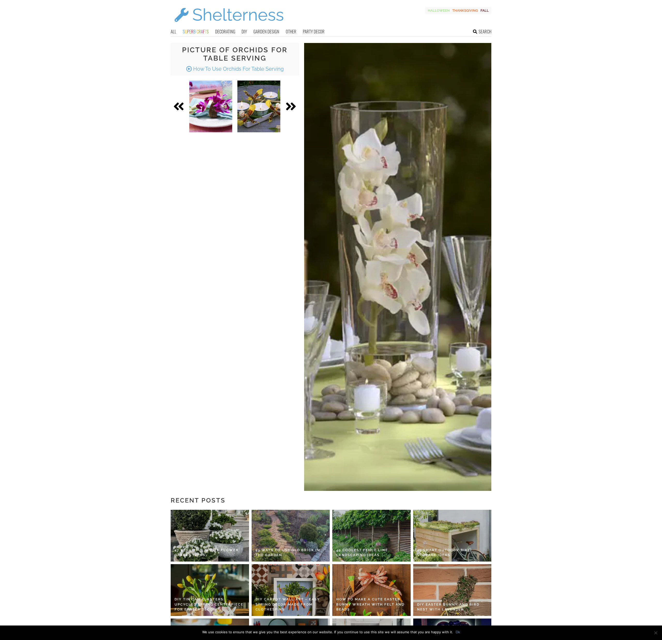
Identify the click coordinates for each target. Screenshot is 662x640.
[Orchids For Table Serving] (211, 106)
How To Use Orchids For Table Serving (238, 69)
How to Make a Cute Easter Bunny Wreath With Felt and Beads (370, 604)
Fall (484, 10)
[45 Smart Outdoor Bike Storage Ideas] (452, 536)
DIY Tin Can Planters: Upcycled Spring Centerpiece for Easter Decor (209, 604)
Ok (458, 632)
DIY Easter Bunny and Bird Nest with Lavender (448, 607)
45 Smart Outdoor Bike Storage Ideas (443, 552)
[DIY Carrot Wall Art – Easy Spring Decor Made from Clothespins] (291, 590)
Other (291, 31)
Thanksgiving (465, 10)
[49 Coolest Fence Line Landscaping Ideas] (371, 536)
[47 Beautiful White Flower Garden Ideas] (210, 536)
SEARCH (485, 31)
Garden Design (266, 31)
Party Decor (314, 31)
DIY (244, 31)
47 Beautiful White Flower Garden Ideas (207, 552)
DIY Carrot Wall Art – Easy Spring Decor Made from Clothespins (287, 604)
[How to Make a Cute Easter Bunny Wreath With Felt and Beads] (371, 590)
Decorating (225, 31)
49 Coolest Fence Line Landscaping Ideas (362, 552)
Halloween (439, 10)
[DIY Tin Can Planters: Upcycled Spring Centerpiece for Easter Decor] (210, 590)
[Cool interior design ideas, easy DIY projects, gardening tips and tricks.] (229, 25)
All (173, 31)
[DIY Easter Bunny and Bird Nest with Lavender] (452, 590)
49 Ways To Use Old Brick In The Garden (287, 552)
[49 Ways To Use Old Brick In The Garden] (291, 536)
